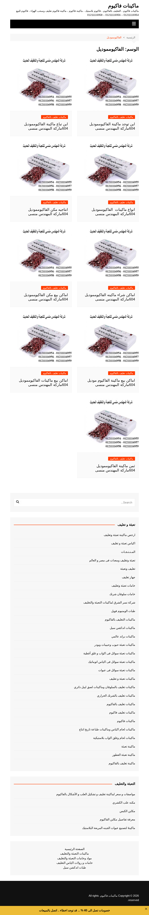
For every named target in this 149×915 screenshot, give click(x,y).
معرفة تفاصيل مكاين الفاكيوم (117, 819)
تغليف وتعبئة (127, 568)
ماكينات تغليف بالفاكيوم (121, 117)
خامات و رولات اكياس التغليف (75, 862)
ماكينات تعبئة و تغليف (122, 678)
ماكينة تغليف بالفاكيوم (122, 763)
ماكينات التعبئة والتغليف (74, 853)
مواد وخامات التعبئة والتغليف (74, 858)
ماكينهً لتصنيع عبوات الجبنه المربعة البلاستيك (108, 827)
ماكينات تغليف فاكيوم (122, 712)
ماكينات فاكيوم (123, 6)
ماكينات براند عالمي (123, 636)
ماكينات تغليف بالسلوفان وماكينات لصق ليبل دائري (104, 687)
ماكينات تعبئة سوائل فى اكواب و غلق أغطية (109, 653)
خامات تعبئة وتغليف (123, 585)
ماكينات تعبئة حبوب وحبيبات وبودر (114, 644)
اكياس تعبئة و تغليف (123, 543)
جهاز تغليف (128, 577)
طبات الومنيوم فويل (123, 611)
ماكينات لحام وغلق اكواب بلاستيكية (114, 737)
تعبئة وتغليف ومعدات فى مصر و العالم (112, 560)
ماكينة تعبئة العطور (123, 754)
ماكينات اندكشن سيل (122, 627)
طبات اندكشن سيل (74, 867)
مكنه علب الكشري (123, 802)
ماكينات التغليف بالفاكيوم (120, 619)
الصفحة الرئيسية (74, 849)
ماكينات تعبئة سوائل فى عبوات (116, 670)
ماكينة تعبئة (128, 746)
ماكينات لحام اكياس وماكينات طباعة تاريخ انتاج (107, 729)
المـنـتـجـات (128, 551)
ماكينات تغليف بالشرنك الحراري (116, 695)
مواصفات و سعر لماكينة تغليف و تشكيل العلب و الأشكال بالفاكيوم (95, 794)
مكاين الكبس (127, 811)
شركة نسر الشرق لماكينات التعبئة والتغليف (109, 602)
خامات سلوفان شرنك (122, 594)
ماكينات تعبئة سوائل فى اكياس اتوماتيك (111, 661)
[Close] (146, 909)
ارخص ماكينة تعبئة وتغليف (119, 534)
